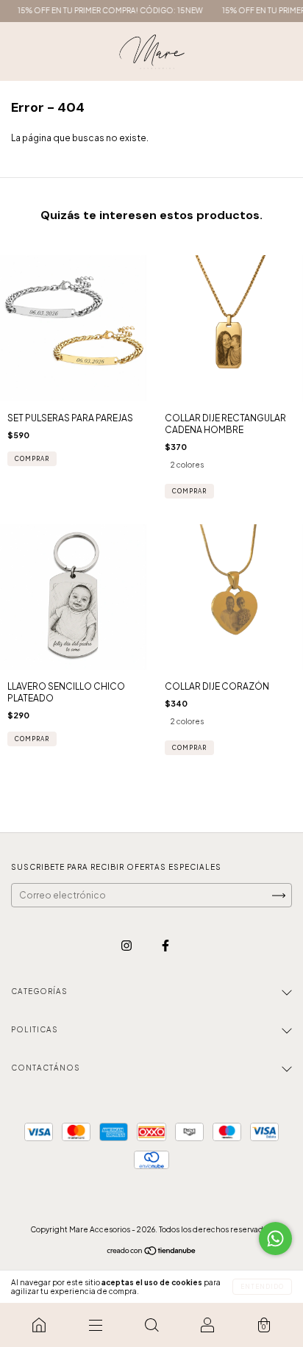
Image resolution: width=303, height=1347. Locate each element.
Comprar (32, 458)
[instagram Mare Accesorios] (127, 945)
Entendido (262, 1286)
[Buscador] (151, 1325)
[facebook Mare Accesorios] (165, 945)
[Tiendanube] (152, 1252)
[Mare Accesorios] (39, 1325)
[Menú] (95, 1325)
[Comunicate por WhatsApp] (275, 1238)
